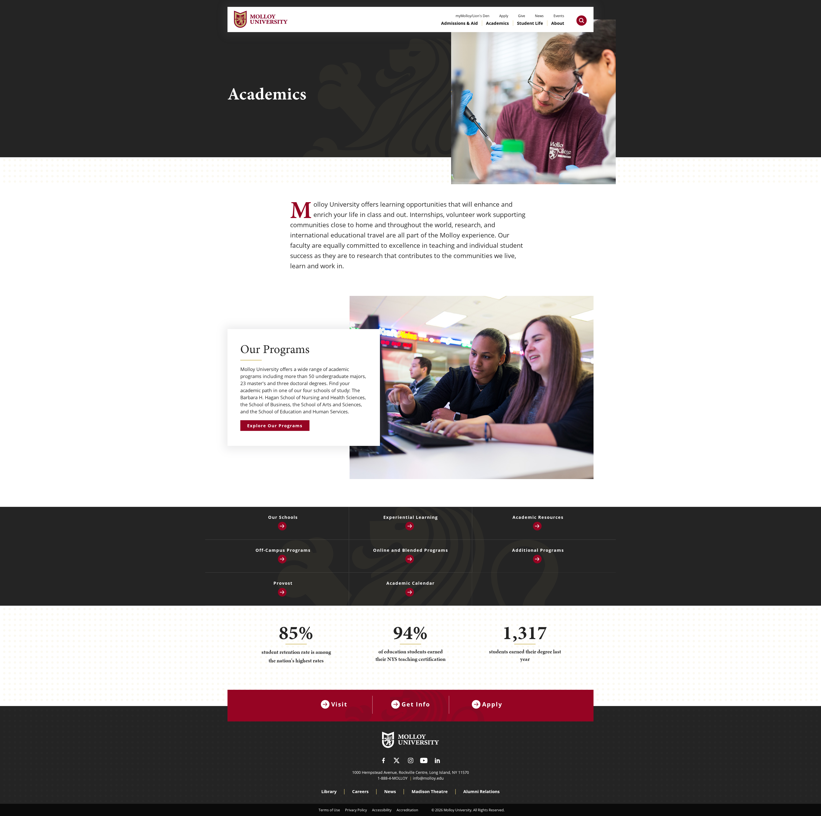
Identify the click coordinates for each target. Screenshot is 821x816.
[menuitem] (459, 27)
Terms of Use (329, 810)
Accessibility (381, 810)
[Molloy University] (410, 740)
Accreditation (407, 810)
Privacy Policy (356, 810)
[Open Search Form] (581, 20)
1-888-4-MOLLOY (393, 778)
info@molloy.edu (428, 778)
